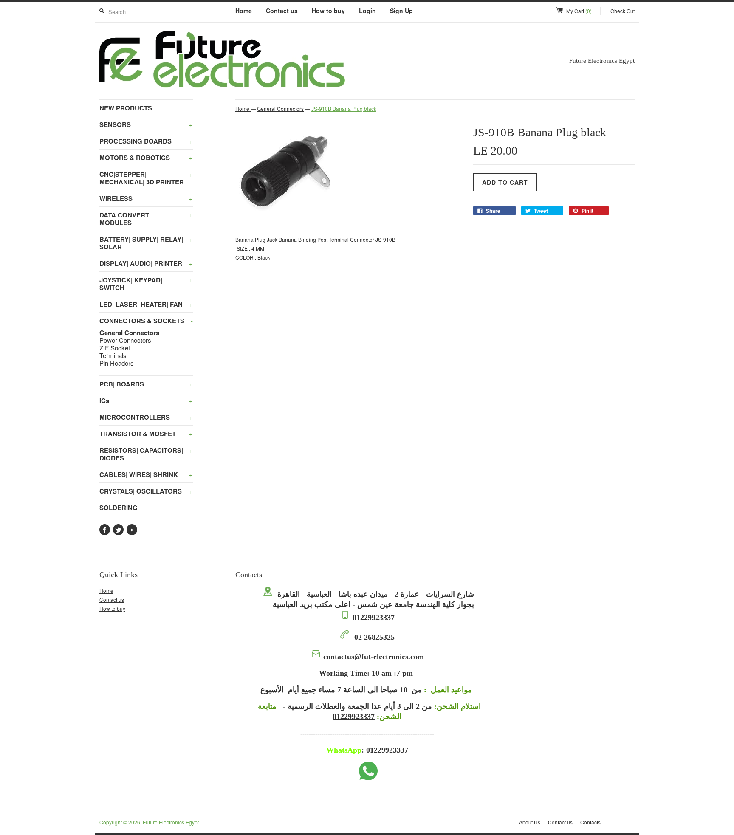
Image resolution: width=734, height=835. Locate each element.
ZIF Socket (114, 348)
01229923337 (374, 617)
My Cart (579, 10)
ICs (146, 400)
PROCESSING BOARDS (146, 141)
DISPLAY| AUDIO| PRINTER (146, 263)
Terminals (113, 355)
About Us (529, 822)
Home (243, 10)
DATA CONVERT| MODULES (146, 218)
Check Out (622, 10)
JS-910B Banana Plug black (343, 108)
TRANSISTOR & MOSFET (146, 433)
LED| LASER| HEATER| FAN (146, 304)
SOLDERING (118, 507)
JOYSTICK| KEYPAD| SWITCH (146, 283)
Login (367, 10)
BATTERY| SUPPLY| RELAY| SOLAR (146, 242)
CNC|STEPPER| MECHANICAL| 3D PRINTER (146, 177)
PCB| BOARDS (146, 384)
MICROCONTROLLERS (146, 417)
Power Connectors (125, 340)
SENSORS (146, 124)
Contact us (282, 10)
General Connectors (129, 332)
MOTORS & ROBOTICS (146, 157)
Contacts (590, 822)
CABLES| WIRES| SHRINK (146, 474)
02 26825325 (374, 637)
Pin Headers (116, 363)
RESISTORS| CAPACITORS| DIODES (146, 454)
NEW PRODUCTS (125, 108)
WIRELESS (146, 198)
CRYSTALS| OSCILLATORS (146, 491)
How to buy (328, 10)
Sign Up (401, 10)
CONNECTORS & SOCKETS (146, 320)
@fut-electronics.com (373, 656)
